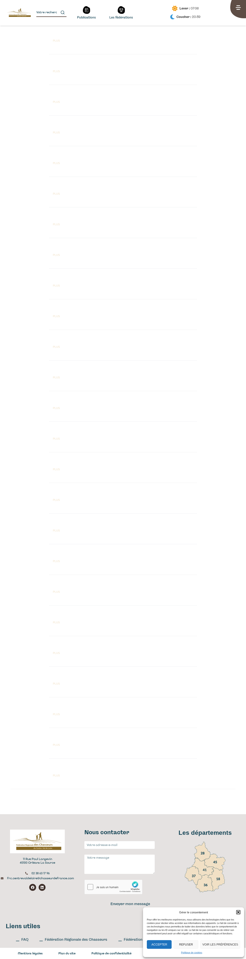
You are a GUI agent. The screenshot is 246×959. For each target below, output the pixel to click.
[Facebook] (32, 887)
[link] (202, 851)
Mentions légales (30, 953)
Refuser (186, 944)
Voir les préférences (220, 944)
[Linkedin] (42, 887)
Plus (56, 40)
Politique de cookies (191, 952)
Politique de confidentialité (111, 953)
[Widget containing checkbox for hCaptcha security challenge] (113, 887)
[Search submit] (62, 12)
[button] (238, 912)
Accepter (159, 944)
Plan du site (67, 953)
